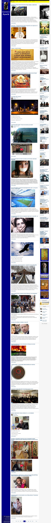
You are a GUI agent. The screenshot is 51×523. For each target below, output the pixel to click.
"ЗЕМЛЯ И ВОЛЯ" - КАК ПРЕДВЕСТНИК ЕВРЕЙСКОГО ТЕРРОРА (23, 364)
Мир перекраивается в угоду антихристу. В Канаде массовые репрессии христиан (23, 344)
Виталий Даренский (44, 317)
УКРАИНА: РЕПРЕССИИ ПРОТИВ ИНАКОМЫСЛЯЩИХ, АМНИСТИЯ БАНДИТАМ (24, 5)
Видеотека (42, 68)
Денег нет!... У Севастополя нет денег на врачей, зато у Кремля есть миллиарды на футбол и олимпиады (24, 26)
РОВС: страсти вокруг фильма (43, 66)
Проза (42, 38)
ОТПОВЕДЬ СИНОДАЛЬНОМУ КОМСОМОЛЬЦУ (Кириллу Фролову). (44, 78)
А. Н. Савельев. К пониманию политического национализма (43, 153)
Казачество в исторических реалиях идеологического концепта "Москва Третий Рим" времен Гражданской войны (44, 201)
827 (22, 521)
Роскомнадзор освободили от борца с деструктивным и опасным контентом (44, 186)
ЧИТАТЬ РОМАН (44, 4)
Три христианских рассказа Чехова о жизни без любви (44, 125)
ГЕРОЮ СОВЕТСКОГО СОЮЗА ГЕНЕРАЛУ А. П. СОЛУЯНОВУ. (22, 413)
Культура (43, 49)
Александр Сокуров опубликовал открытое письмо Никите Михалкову (44, 111)
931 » (36, 521)
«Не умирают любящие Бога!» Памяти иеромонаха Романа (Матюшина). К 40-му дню (44, 170)
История (46, 68)
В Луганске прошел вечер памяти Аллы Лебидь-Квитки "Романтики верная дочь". (24, 495)
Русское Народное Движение (43, 85)
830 (28, 521)
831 (30, 521)
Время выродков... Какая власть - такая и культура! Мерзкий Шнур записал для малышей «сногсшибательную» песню (24, 475)
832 (32, 521)
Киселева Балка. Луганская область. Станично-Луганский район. (24, 264)
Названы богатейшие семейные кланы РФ (19, 322)
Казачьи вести (43, 206)
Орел (12, 241)
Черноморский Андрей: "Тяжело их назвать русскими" (22, 124)
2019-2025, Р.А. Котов (7, 519)
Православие (43, 83)
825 (18, 521)
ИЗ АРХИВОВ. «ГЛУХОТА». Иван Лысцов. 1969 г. (44, 48)
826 (20, 521)
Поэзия (46, 49)
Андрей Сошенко (44, 311)
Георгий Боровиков (44, 314)
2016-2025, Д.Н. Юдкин (7, 518)
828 (24, 521)
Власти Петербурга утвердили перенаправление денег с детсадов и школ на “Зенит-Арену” (24, 188)
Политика (43, 67)
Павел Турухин (44, 308)
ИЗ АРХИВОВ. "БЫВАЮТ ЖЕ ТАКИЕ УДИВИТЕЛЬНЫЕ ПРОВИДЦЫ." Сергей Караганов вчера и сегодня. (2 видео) (44, 233)
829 (26, 521)
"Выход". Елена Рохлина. (16, 48)
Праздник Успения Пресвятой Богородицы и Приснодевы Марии (24, 73)
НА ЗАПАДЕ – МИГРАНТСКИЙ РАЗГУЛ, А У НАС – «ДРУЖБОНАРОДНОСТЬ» (44, 96)
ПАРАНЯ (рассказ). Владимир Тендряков (43, 37)
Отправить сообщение (7, 516)
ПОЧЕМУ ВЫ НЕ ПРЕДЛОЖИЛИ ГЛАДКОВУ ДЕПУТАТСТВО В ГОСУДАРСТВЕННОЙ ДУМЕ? (44, 138)
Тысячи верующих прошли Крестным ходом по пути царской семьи (44, 218)
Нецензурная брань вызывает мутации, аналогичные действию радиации (24, 159)
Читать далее (13, 23)
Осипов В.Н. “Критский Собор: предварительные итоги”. (22, 389)
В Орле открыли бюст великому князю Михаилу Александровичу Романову (24, 294)
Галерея (44, 247)
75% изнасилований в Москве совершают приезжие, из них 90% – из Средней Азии (24, 216)
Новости (42, 113)
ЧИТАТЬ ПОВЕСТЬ (44, 20)
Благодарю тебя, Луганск (16, 96)
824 (16, 521)
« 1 (12, 521)
